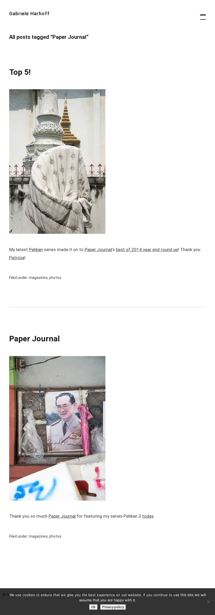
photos (55, 277)
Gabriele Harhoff (29, 13)
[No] (208, 601)
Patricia (16, 257)
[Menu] (200, 14)
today (147, 516)
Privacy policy (113, 607)
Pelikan (36, 249)
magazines (38, 277)
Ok (93, 607)
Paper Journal (98, 249)
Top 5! (20, 72)
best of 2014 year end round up (147, 249)
